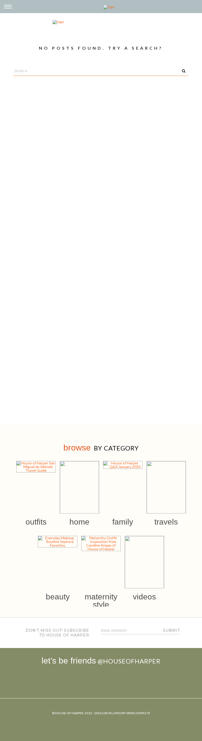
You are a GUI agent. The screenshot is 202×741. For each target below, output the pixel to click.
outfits (36, 521)
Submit (171, 630)
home (79, 521)
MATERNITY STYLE (101, 600)
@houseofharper (129, 661)
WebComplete (138, 713)
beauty (58, 596)
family (122, 521)
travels (166, 521)
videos (144, 596)
